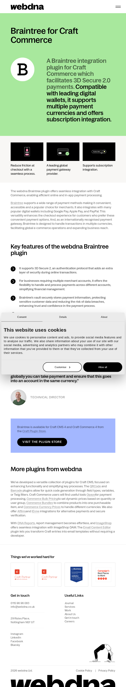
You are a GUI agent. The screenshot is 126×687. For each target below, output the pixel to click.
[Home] (27, 6)
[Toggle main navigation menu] (118, 6)
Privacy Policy (106, 670)
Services (70, 606)
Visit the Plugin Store (42, 442)
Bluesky (15, 644)
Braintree (17, 203)
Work (68, 610)
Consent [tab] (21, 317)
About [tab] (104, 317)
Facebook (17, 641)
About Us (70, 614)
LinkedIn (16, 637)
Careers (69, 621)
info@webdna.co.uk (23, 606)
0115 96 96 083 (20, 603)
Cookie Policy (84, 670)
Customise (60, 367)
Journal (69, 603)
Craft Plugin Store (34, 431)
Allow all (102, 367)
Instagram (17, 633)
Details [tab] (63, 317)
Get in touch (72, 617)
